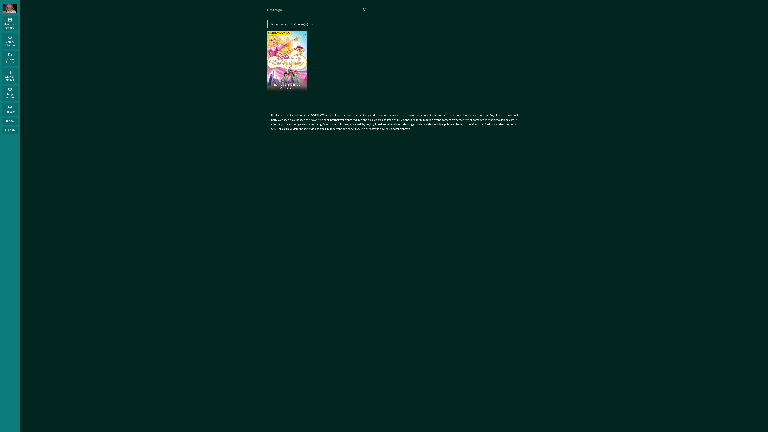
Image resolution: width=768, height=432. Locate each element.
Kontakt (10, 112)
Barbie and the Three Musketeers (287, 86)
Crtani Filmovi (10, 43)
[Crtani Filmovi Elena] (10, 8)
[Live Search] (365, 10)
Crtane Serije (10, 61)
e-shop (10, 130)
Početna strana (10, 26)
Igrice (10, 121)
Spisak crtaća (10, 78)
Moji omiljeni (10, 96)
